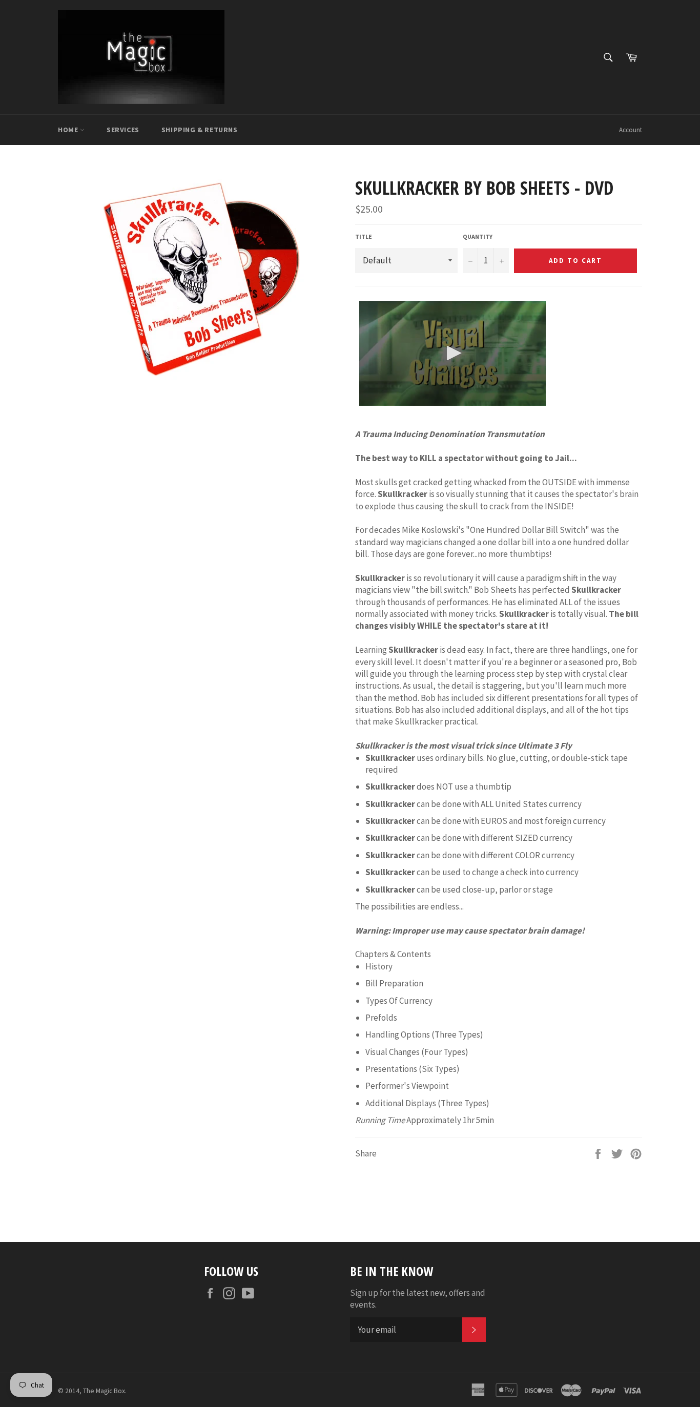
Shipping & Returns (199, 129)
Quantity (477, 236)
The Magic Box (104, 1391)
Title (363, 236)
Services (123, 129)
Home (69, 129)
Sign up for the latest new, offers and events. (417, 1298)
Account (630, 130)
